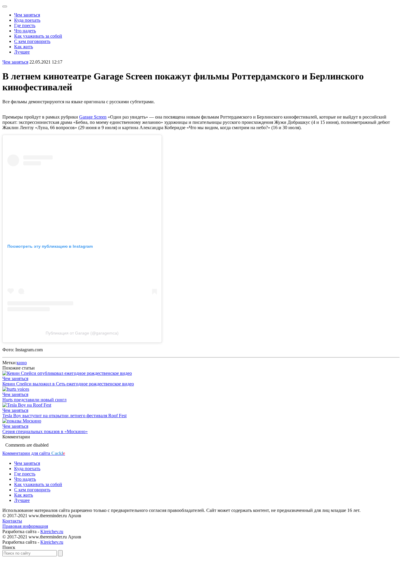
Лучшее (22, 51)
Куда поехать (27, 20)
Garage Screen (93, 116)
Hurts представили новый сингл (34, 399)
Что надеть (25, 30)
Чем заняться (27, 14)
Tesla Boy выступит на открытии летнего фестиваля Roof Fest (64, 415)
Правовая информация (25, 526)
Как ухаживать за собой (38, 36)
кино (22, 362)
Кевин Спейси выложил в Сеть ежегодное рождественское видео (68, 383)
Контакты (12, 520)
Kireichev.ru (51, 531)
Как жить (23, 46)
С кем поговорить (32, 41)
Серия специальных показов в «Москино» (45, 431)
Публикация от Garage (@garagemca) (82, 333)
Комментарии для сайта (33, 453)
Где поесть (24, 25)
